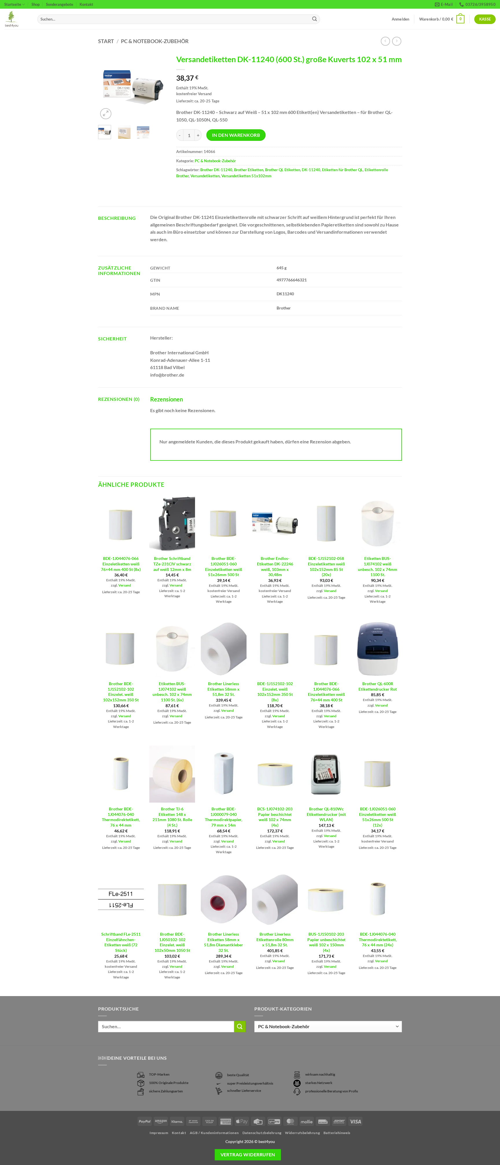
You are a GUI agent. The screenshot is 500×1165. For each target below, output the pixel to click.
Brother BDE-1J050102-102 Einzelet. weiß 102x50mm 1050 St (172, 942)
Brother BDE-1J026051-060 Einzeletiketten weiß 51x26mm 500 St (223, 566)
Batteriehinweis (336, 1133)
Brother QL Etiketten (282, 169)
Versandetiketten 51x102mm (246, 176)
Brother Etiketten (248, 169)
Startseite (12, 4)
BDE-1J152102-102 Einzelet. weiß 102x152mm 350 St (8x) (275, 691)
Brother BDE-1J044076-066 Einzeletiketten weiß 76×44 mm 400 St (326, 691)
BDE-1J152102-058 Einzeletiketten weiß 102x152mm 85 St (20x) (326, 566)
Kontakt (86, 4)
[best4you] (16, 19)
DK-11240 (311, 169)
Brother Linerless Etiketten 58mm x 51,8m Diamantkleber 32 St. (223, 942)
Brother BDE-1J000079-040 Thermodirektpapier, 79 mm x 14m (223, 816)
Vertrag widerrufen (247, 1154)
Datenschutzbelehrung (262, 1133)
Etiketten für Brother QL (342, 169)
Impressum (159, 1133)
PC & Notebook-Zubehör (155, 41)
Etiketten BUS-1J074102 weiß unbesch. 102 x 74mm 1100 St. (377, 566)
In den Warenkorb (236, 135)
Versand (124, 585)
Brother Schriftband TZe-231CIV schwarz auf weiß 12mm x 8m (172, 564)
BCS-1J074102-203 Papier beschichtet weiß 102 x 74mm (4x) (275, 816)
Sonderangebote (59, 4)
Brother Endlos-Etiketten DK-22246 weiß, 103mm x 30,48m (275, 566)
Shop (36, 4)
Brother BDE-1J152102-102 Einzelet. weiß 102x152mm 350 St (121, 691)
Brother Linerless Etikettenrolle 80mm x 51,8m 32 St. (275, 939)
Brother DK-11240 (216, 169)
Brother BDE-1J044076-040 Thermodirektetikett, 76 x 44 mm (121, 816)
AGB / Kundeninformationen (214, 1133)
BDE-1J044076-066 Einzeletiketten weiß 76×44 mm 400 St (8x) (121, 564)
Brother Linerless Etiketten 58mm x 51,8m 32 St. (223, 689)
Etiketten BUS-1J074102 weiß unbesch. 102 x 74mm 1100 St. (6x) (172, 691)
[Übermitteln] (314, 19)
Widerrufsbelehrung (302, 1133)
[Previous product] (396, 41)
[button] (442, 19)
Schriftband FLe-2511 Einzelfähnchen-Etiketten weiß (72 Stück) (121, 942)
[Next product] (385, 41)
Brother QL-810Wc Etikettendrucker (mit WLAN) (326, 814)
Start (106, 41)
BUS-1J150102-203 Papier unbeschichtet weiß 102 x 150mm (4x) (326, 942)
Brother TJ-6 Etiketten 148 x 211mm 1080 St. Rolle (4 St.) (172, 816)
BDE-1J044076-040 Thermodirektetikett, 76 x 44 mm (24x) (378, 939)
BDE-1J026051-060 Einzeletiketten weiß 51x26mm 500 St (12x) (377, 816)
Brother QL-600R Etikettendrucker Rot (378, 686)
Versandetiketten (205, 176)
